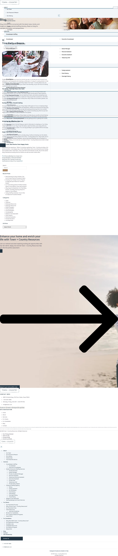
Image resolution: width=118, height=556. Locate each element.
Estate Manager (66, 48)
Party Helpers (14, 48)
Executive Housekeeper (68, 39)
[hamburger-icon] (115, 8)
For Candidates (7, 518)
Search (4, 165)
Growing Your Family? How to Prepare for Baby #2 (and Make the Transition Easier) (15, 181)
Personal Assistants (10, 217)
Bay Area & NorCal (8, 427)
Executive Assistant (67, 54)
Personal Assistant (66, 51)
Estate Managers (9, 207)
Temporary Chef (66, 57)
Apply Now (9, 529)
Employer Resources (10, 205)
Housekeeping (9, 212)
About (6, 7)
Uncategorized (9, 220)
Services (6, 31)
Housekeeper (9, 39)
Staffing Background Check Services (15, 500)
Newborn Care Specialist (11, 213)
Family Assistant (66, 70)
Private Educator (10, 48)
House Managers (9, 210)
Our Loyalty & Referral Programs (14, 514)
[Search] (5, 170)
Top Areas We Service (9, 20)
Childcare (7, 202)
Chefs (6, 200)
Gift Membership (8, 142)
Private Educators (10, 218)
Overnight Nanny (66, 76)
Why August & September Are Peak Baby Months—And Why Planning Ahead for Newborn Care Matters (15, 189)
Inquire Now (9, 516)
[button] (59, 319)
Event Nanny (65, 73)
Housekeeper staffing (11, 34)
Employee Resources (10, 204)
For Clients (7, 90)
